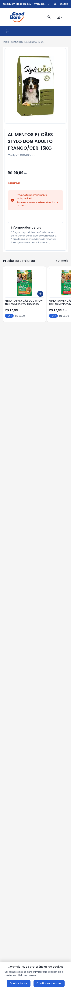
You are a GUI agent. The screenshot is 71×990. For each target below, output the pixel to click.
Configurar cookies (49, 983)
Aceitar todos (18, 983)
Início (6, 41)
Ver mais (62, 260)
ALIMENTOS (17, 41)
